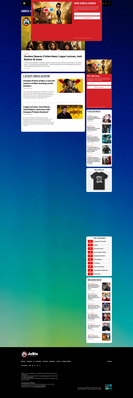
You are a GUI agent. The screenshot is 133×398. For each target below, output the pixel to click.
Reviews (38, 361)
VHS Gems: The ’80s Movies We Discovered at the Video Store (94, 307)
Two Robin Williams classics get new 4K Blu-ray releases (93, 118)
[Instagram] (103, 3)
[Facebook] (35, 365)
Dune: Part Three (98, 248)
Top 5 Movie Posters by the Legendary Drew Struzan (94, 327)
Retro (58, 361)
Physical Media (66, 361)
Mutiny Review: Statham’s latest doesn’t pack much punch (93, 129)
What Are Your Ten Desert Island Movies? (94, 336)
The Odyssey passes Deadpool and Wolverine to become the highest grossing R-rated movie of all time (94, 160)
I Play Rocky (97, 274)
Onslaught (97, 263)
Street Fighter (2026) (100, 252)
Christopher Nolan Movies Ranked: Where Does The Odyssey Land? (94, 286)
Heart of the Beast (99, 266)
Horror (29, 361)
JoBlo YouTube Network (28, 377)
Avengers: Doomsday (100, 241)
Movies (23, 361)
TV (34, 361)
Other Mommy (98, 259)
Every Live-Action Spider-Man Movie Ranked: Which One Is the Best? (93, 297)
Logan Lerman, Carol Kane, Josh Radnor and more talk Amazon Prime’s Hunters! (36, 109)
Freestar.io (43, 385)
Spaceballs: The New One (101, 270)
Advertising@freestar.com (39, 386)
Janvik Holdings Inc (45, 375)
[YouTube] (30, 365)
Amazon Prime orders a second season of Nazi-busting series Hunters (39, 83)
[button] (24, 3)
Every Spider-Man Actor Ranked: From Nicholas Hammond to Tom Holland (94, 317)
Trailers (45, 361)
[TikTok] (105, 3)
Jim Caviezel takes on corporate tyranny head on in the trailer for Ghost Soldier (93, 149)
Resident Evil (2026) (99, 256)
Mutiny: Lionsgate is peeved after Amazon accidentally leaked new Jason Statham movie (93, 139)
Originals (52, 361)
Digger (96, 245)
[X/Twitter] (32, 365)
